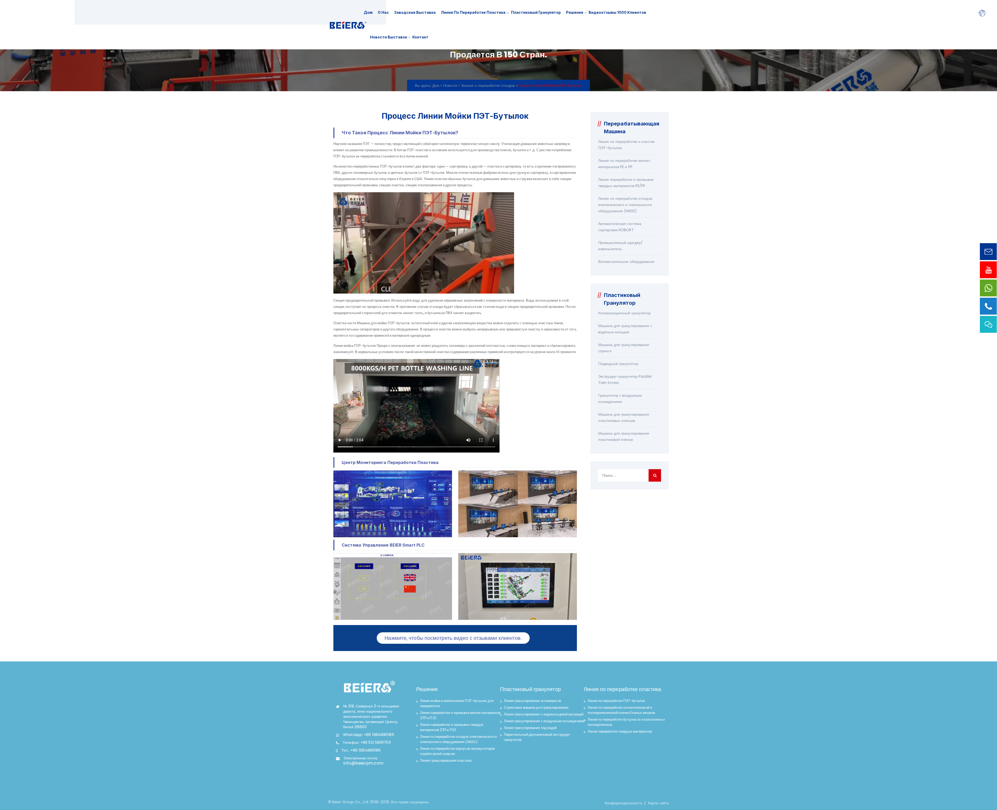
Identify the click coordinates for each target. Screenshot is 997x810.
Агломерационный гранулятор (624, 313)
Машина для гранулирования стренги (623, 348)
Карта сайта (658, 803)
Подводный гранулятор (618, 363)
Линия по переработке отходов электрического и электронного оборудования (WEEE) (625, 205)
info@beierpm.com (363, 763)
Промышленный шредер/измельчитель (620, 245)
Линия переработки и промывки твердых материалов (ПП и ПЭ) (452, 727)
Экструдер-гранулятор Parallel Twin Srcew (625, 379)
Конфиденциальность (623, 803)
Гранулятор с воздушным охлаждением (620, 398)
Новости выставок (388, 37)
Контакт (420, 37)
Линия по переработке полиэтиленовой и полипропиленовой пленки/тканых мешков (621, 710)
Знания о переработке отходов (488, 85)
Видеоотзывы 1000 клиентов (617, 12)
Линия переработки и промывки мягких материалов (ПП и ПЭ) (460, 715)
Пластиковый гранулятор (536, 12)
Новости (450, 85)
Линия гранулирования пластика (445, 760)
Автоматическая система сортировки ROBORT (619, 227)
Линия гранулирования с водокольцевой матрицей (544, 714)
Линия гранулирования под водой (530, 727)
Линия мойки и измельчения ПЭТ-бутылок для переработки (457, 703)
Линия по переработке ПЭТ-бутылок (616, 700)
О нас (383, 12)
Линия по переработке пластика (473, 12)
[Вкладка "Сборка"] (348, 25)
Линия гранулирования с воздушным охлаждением (544, 721)
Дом (368, 12)
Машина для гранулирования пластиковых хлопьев (623, 417)
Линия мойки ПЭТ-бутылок (354, 345)
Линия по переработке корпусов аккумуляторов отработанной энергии (457, 751)
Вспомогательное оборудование (626, 261)
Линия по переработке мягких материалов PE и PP (624, 163)
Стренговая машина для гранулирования (536, 707)
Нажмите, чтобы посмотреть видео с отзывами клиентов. (453, 638)
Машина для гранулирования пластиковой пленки (623, 436)
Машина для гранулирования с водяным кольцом (625, 329)
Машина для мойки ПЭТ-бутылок (383, 323)
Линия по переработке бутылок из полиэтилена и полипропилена (626, 722)
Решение (574, 12)
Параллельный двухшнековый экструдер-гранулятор (537, 737)
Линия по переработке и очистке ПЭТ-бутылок (626, 144)
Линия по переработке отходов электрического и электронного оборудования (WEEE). (458, 739)
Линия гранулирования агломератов (532, 700)
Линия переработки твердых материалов (620, 731)
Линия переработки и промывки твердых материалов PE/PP (626, 182)
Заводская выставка (415, 12)
